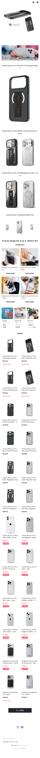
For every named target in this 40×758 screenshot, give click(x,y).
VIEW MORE (10, 273)
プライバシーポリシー (9, 738)
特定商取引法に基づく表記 (10, 742)
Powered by (18, 748)
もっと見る (20, 710)
